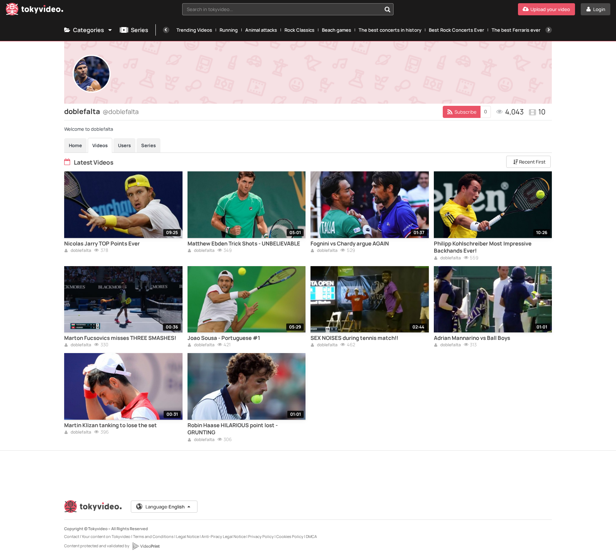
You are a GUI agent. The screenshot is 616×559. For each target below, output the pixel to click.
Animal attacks (261, 30)
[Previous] (166, 30)
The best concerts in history (390, 30)
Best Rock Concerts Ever (456, 30)
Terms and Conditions (153, 536)
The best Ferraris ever (516, 30)
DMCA (311, 536)
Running (229, 30)
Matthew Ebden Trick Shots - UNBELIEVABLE (244, 243)
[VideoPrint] (146, 546)
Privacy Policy (261, 536)
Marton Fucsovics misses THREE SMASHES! (120, 338)
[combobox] (288, 9)
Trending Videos (194, 30)
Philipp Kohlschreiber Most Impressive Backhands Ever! (483, 247)
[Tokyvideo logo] (34, 10)
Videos (100, 145)
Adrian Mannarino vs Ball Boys (472, 338)
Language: (165, 506)
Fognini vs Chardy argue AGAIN (349, 243)
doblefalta (80, 250)
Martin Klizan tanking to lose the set (110, 425)
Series (139, 30)
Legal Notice (187, 536)
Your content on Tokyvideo (106, 536)
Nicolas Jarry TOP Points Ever (102, 243)
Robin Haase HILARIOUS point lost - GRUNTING (233, 429)
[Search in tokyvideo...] (387, 9)
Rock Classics (299, 30)
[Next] (548, 30)
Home (75, 145)
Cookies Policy (289, 536)
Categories (88, 30)
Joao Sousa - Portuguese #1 (224, 338)
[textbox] (282, 9)
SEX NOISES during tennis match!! (354, 338)
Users (124, 145)
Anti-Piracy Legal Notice (223, 536)
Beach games (336, 30)
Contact (71, 536)
